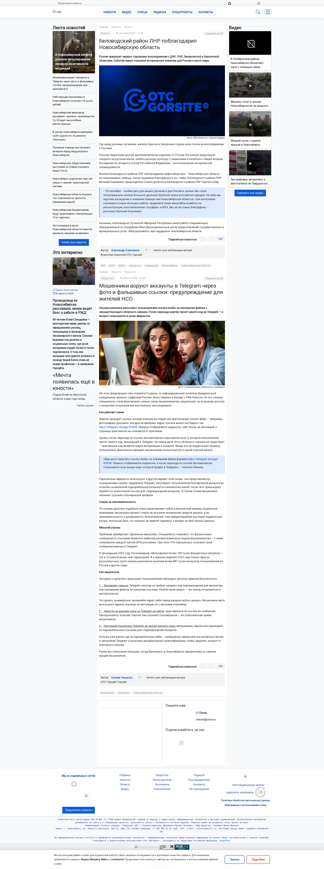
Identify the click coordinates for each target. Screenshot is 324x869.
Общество (130, 272)
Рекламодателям (199, 780)
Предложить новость (70, 3)
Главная (103, 27)
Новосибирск (170, 265)
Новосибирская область (195, 265)
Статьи (142, 12)
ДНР (111, 265)
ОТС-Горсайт (134, 254)
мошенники (107, 692)
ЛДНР (121, 265)
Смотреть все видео (250, 193)
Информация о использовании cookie (245, 805)
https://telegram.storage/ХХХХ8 (118, 427)
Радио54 (159, 12)
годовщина (151, 265)
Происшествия (162, 780)
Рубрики (124, 775)
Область (125, 784)
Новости (109, 12)
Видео (126, 12)
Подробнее (258, 859)
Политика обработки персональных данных (245, 800)
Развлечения (162, 789)
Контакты (205, 12)
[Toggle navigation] (267, 12)
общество (135, 265)
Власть (128, 27)
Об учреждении (199, 789)
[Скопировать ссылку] (220, 239)
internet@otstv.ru (206, 719)
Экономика (162, 784)
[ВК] (203, 239)
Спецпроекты (182, 12)
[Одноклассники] (212, 239)
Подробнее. (224, 840)
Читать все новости (73, 242)
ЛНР (103, 265)
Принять (234, 859)
